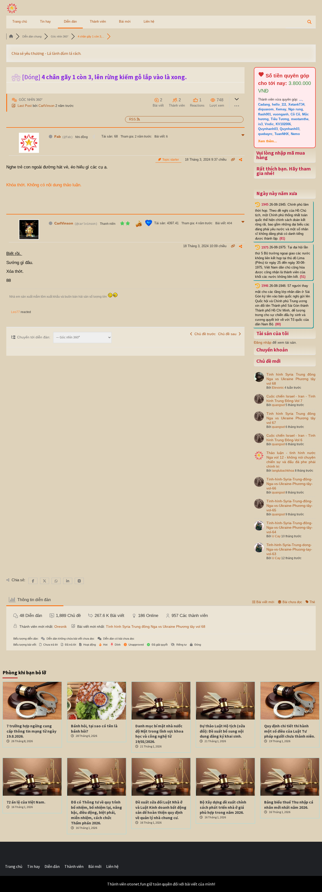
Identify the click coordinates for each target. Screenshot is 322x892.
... (300, 99)
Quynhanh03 (268, 129)
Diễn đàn (70, 21)
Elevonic (278, 387)
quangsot (278, 405)
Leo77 (15, 312)
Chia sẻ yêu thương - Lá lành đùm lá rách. (47, 53)
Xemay (281, 109)
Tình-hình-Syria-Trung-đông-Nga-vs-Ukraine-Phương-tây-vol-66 (289, 483)
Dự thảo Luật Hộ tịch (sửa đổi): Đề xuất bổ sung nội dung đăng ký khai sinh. (222, 731)
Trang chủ (19, 21)
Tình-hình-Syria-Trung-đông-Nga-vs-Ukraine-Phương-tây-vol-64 (289, 527)
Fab (57, 137)
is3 (260, 124)
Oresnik (60, 627)
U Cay (276, 536)
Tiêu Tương (280, 119)
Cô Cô (295, 114)
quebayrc (265, 134)
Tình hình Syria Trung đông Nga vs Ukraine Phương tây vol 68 (290, 378)
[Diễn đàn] (11, 36)
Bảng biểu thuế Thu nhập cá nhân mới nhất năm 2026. (288, 804)
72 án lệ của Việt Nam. (26, 802)
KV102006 (283, 124)
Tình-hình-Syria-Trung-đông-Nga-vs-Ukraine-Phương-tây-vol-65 (289, 505)
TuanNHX (281, 134)
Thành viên (98, 21)
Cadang (264, 104)
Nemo (295, 134)
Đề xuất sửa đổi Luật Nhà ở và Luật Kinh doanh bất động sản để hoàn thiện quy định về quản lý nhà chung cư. (160, 809)
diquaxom (266, 109)
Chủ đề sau (228, 334)
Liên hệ (149, 21)
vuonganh (281, 114)
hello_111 (279, 104)
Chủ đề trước (204, 334)
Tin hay (45, 21)
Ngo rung (295, 109)
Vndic (269, 124)
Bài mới (125, 21)
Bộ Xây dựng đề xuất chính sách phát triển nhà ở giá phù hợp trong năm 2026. (223, 807)
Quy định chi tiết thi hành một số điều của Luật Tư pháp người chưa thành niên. (289, 731)
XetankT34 (296, 104)
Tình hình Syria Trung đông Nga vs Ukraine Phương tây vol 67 (290, 418)
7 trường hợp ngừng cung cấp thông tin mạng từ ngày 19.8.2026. (31, 731)
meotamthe (299, 119)
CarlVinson (46, 106)
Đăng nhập (262, 342)
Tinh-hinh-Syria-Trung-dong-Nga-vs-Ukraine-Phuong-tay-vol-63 (289, 549)
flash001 (264, 114)
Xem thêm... (267, 141)
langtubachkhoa (283, 470)
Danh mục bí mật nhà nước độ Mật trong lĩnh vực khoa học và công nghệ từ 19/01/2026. (159, 733)
